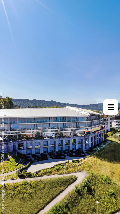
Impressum (2, 140)
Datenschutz (2, 116)
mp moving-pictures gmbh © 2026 (2, 183)
